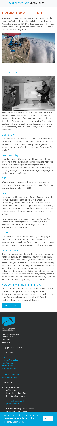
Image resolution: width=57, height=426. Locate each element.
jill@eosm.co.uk (13, 403)
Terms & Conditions (10, 374)
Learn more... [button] (19, 422)
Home (4, 357)
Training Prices (11, 305)
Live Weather (7, 363)
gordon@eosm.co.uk (15, 401)
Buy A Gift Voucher (10, 360)
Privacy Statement (10, 377)
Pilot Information (9, 368)
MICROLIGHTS (26, 3)
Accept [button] (48, 419)
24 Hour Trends (8, 366)
